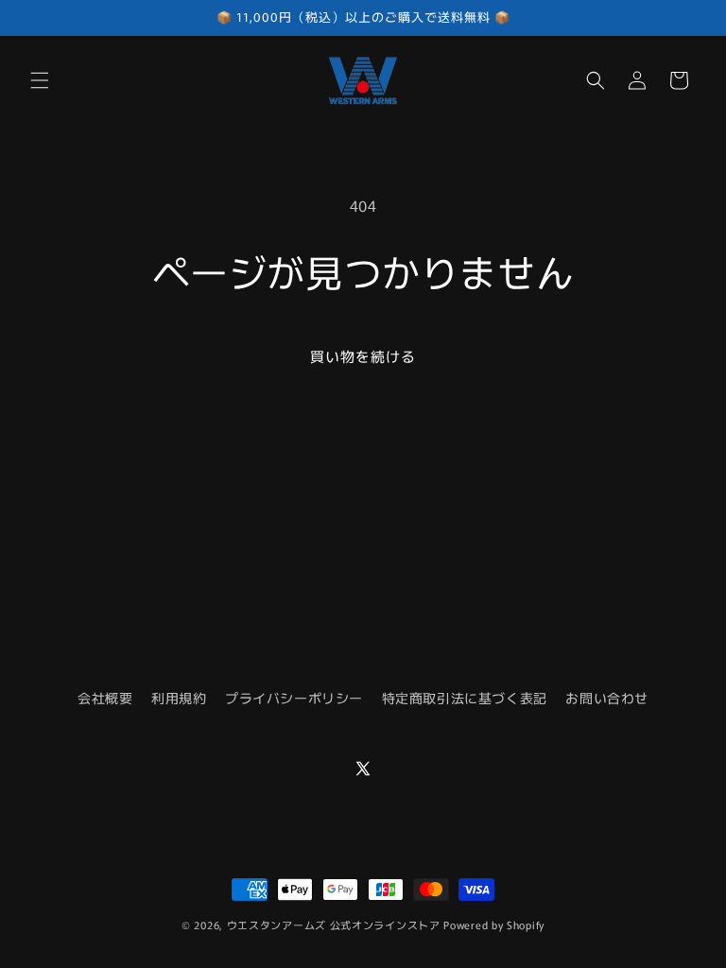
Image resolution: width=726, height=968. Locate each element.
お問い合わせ (606, 697)
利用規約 (178, 697)
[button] (39, 80)
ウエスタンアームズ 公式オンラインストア (334, 924)
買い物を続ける (363, 356)
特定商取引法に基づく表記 (464, 697)
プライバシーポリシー (294, 697)
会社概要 (105, 697)
